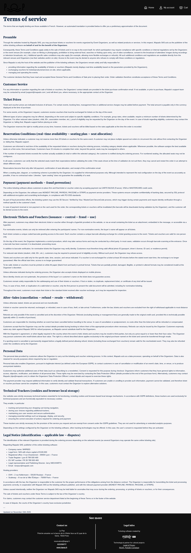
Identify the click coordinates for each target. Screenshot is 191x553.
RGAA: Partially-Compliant (129, 548)
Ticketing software (125, 531)
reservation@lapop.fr (62, 541)
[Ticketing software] (129, 537)
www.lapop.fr (62, 547)
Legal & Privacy (129, 545)
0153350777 (61, 544)
